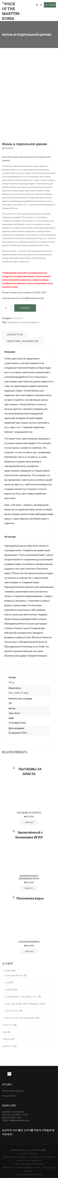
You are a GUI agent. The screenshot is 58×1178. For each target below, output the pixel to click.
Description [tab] (15, 334)
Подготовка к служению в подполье (23, 322)
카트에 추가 (25, 308)
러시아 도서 (17, 318)
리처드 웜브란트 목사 (14, 975)
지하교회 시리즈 (12, 1011)
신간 (7, 982)
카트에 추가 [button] (29, 822)
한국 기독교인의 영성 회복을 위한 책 (20, 1018)
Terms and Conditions (12, 1091)
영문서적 (7, 1039)
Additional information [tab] (22, 341)
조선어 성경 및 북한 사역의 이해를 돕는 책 (23, 1004)
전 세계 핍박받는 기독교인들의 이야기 (21, 997)
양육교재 (9, 990)
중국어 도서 (8, 1046)
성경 (5, 1032)
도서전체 (7, 971)
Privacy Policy (9, 1096)
